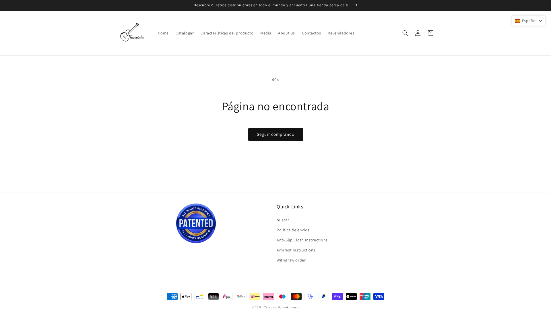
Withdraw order (291, 260)
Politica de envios (293, 229)
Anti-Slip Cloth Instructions (302, 240)
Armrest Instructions (296, 250)
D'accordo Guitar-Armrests (281, 307)
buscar (283, 219)
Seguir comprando (275, 134)
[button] (405, 33)
